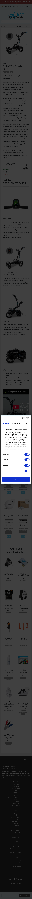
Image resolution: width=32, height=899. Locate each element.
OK (16, 479)
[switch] (27, 459)
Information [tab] (16, 423)
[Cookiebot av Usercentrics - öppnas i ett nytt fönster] (22, 418)
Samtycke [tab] (6, 423)
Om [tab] (26, 423)
